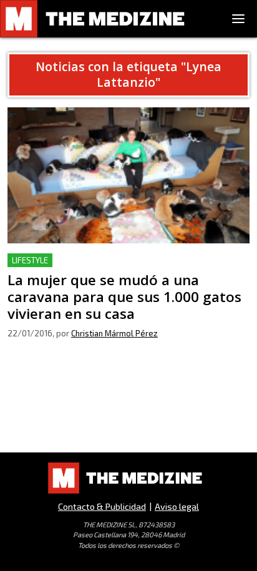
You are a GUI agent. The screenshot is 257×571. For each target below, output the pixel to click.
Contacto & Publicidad (102, 506)
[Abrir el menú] (238, 18)
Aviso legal (177, 506)
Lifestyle (30, 260)
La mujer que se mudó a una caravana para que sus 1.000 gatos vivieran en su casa (120, 268)
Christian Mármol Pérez (114, 333)
